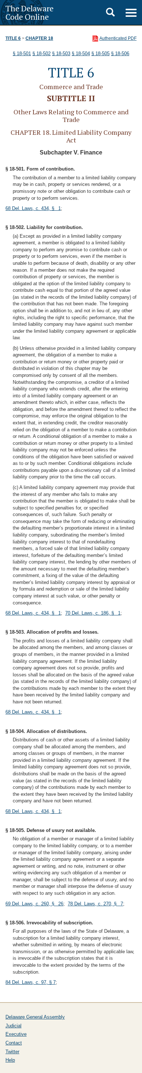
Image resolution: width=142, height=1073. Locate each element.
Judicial (13, 1025)
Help (10, 1060)
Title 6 (13, 38)
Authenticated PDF (118, 38)
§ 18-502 (41, 53)
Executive (16, 1034)
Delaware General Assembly (35, 1017)
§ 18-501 (22, 53)
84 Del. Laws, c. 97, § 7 (30, 982)
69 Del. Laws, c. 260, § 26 (34, 903)
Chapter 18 (39, 38)
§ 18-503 (61, 53)
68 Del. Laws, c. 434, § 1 (33, 208)
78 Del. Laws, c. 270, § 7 (95, 903)
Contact (13, 1043)
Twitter (12, 1051)
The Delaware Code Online (29, 12)
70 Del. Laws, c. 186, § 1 (93, 613)
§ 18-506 (120, 53)
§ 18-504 (81, 53)
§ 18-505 (100, 53)
